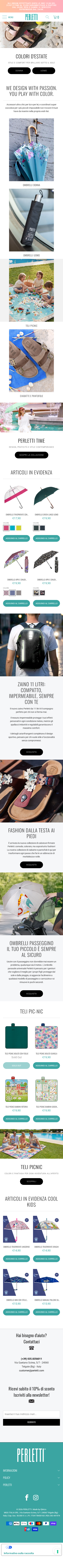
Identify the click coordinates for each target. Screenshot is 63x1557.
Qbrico (43, 1509)
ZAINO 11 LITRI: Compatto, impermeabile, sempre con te (31, 693)
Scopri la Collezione (31, 455)
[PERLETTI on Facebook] (27, 1498)
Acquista (31, 752)
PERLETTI (27, 1509)
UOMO (44, 70)
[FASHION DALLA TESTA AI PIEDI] (31, 791)
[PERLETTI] (31, 17)
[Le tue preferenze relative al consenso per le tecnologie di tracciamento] (58, 1552)
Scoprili (31, 1181)
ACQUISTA (31, 865)
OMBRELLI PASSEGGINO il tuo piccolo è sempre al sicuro (31, 949)
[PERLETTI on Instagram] (36, 1498)
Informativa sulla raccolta (19, 1553)
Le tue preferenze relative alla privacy (34, 1547)
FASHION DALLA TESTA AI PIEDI (31, 833)
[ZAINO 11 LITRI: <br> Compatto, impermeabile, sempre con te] (31, 645)
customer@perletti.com (31, 1370)
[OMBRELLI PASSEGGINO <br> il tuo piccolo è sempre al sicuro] (31, 903)
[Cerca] (48, 17)
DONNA (19, 70)
